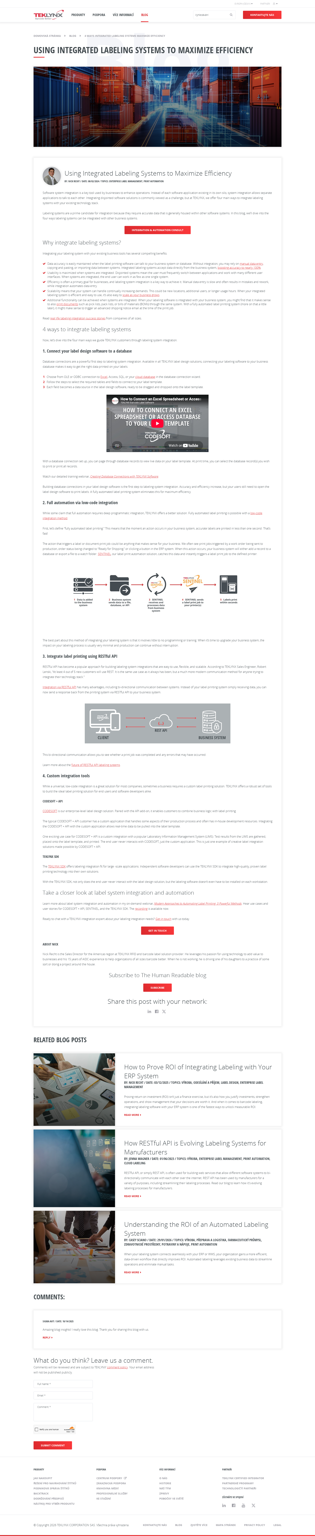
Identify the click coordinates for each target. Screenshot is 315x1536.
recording (141, 909)
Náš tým (165, 1488)
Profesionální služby (112, 1493)
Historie (165, 1483)
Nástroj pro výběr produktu (54, 1503)
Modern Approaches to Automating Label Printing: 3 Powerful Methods (198, 904)
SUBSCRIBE (157, 987)
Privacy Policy (254, 1525)
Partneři (265, 3)
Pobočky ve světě (171, 1498)
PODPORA (99, 15)
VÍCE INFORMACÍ (123, 15)
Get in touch (163, 919)
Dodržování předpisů (49, 1498)
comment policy (117, 1367)
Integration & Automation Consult (157, 230)
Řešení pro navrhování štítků (55, 1483)
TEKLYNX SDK (57, 866)
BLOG (144, 15)
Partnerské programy (238, 1483)
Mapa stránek (226, 1525)
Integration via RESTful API (59, 687)
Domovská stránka (47, 36)
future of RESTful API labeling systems (95, 765)
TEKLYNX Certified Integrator (243, 1478)
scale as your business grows (140, 295)
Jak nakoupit (43, 1478)
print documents (67, 304)
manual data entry (251, 264)
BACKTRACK (41, 1493)
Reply (46, 1337)
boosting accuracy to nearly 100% (239, 268)
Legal (277, 1525)
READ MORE (131, 1115)
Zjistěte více (198, 1525)
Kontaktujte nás (262, 15)
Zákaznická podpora (111, 1483)
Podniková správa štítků (51, 1488)
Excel (103, 377)
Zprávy (164, 1493)
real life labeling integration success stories (77, 318)
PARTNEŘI (227, 1469)
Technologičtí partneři (239, 1488)
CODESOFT (50, 811)
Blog (72, 36)
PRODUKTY (78, 15)
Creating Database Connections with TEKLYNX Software (124, 476)
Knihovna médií (107, 1488)
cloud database (145, 377)
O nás (163, 1478)
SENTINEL (104, 554)
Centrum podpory (109, 1478)
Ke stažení (103, 1498)
